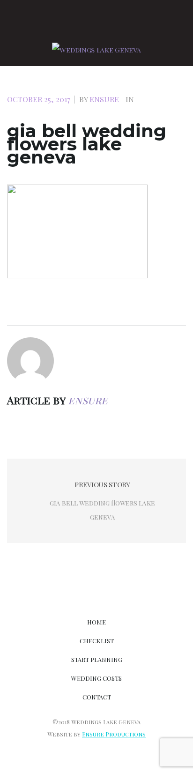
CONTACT (96, 697)
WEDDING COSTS (96, 678)
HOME (96, 622)
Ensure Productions (114, 734)
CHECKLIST (97, 641)
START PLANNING (96, 659)
